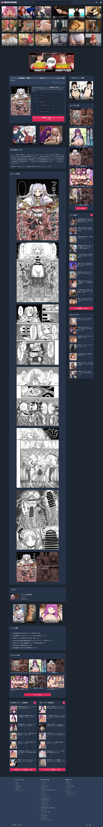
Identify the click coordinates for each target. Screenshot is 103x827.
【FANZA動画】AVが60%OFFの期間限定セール (23, 647)
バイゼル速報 (44, 815)
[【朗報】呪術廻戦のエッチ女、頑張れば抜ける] (77, 12)
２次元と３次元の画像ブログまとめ (49, 790)
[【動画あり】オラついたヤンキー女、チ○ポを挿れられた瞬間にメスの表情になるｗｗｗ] (93, 12)
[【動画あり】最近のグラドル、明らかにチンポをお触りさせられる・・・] (10, 40)
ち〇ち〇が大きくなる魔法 (34, 673)
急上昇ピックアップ (20, 790)
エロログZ (43, 813)
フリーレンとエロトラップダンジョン (18, 672)
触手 (41, 111)
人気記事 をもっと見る (82, 308)
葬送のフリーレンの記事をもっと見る (24, 769)
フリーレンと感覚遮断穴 (51, 672)
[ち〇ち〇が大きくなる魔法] (37, 665)
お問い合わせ (18, 786)
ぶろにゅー (43, 792)
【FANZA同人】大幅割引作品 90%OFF (21, 645)
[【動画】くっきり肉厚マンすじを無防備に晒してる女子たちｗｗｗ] (77, 40)
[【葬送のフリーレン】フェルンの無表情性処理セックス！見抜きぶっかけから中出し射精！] (51, 613)
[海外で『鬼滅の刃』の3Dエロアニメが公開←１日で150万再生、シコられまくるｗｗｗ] (43, 40)
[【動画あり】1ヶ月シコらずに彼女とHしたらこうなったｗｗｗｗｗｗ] (81, 321)
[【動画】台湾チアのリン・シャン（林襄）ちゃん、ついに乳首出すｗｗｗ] (24, 613)
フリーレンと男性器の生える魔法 (35, 688)
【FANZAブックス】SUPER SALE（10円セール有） (24, 638)
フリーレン (43, 98)
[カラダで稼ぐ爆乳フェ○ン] (55, 681)
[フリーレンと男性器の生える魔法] (37, 681)
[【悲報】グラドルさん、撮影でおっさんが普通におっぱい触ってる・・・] (60, 12)
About (17, 784)
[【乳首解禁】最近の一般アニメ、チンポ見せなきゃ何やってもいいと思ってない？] (60, 40)
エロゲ (68, 790)
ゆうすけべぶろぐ (45, 801)
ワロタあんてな (44, 786)
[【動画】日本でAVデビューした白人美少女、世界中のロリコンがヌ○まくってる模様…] (81, 365)
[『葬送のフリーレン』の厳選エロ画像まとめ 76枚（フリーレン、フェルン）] (24, 135)
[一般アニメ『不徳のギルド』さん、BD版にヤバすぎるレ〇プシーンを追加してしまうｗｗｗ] (26, 40)
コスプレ (69, 795)
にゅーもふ (43, 782)
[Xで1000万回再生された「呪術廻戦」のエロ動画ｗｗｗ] (81, 356)
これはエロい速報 (45, 805)
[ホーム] (87, 825)
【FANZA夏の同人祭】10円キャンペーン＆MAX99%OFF (25, 633)
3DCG (68, 782)
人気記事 (17, 788)
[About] (96, 2)
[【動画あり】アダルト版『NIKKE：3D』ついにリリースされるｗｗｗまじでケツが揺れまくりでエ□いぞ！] (93, 40)
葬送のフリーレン (44, 101)
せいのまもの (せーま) (45, 105)
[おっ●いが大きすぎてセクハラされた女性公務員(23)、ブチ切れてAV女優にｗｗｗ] (26, 26)
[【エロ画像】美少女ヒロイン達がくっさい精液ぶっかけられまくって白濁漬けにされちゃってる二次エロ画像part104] (10, 12)
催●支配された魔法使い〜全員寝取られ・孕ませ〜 (19, 689)
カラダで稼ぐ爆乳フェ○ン (52, 689)
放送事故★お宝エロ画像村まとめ (48, 807)
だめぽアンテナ (44, 788)
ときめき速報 (44, 803)
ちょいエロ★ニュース (46, 797)
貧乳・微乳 (46, 111)
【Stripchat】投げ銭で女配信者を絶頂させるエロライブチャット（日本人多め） (31, 640)
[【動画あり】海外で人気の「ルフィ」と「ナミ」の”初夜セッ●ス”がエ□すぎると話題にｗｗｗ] (81, 330)
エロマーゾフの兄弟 (45, 811)
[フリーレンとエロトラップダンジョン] (19, 665)
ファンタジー (47, 108)
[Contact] (101, 2)
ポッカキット (44, 793)
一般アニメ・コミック (71, 792)
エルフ (42, 108)
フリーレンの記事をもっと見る (53, 769)
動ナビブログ (44, 809)
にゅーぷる (43, 784)
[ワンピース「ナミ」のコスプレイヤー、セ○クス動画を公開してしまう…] (26, 12)
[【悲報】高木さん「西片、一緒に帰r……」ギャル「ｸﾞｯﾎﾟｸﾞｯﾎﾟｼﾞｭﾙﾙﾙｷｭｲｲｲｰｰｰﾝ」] (43, 12)
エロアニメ (69, 788)
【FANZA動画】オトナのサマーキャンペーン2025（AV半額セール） (28, 635)
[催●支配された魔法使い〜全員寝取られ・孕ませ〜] (19, 681)
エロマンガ (43, 95)
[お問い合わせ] (90, 825)
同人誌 (60, 108)
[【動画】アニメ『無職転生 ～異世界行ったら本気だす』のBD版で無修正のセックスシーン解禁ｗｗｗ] (77, 26)
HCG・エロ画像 (70, 786)
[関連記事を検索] (35, 703)
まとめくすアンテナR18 (46, 819)
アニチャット (44, 795)
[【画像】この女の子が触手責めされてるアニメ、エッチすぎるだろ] (10, 26)
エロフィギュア (70, 793)
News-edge (43, 817)
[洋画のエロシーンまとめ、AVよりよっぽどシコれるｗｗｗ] (60, 26)
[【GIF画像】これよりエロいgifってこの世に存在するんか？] (81, 339)
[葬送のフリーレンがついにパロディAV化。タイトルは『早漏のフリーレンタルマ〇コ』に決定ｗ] (51, 135)
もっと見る (38, 694)
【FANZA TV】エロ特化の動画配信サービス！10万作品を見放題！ (27, 643)
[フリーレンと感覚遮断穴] (55, 665)
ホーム (17, 782)
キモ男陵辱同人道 (45, 799)
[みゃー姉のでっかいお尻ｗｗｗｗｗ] (43, 26)
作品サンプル (54, 108)
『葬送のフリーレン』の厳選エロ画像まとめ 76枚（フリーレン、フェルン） (34, 166)
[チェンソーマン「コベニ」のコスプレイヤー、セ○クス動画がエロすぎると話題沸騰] (81, 90)
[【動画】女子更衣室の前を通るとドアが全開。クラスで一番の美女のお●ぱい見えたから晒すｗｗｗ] (93, 26)
